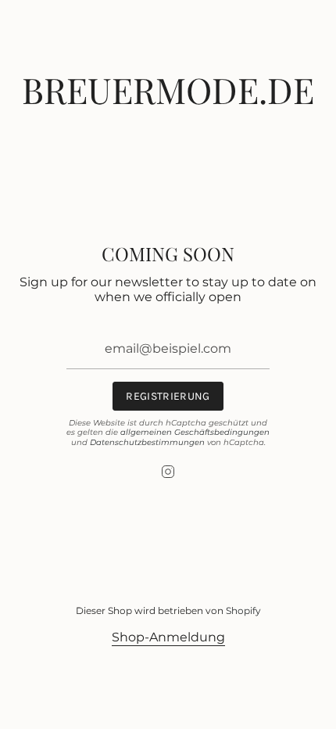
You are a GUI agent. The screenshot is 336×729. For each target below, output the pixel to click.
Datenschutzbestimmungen (147, 442)
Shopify (243, 610)
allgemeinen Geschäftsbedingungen (195, 432)
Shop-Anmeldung (168, 637)
